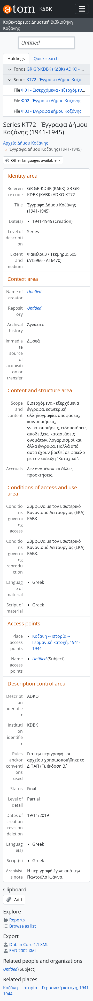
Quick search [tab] (46, 58)
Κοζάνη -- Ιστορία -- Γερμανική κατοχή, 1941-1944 (56, 642)
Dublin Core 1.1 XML (28, 944)
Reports (17, 920)
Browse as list (22, 926)
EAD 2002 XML (23, 951)
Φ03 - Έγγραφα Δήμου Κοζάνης (51, 111)
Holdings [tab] (16, 58)
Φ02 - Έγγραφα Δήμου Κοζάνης (51, 100)
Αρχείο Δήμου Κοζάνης (25, 143)
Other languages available (34, 160)
